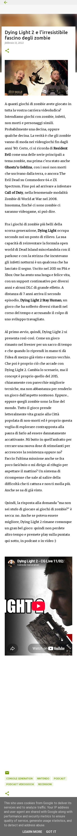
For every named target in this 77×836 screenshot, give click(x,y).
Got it (51, 832)
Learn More (32, 832)
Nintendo (43, 778)
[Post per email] (7, 774)
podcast (60, 778)
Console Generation (19, 778)
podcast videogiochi (20, 784)
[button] (7, 51)
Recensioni (45, 784)
